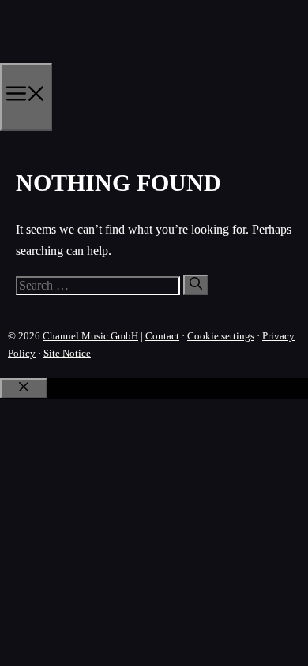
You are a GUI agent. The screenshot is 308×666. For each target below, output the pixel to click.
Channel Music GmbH (90, 336)
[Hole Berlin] (75, 57)
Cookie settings (220, 336)
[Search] (195, 285)
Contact (162, 336)
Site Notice (67, 353)
